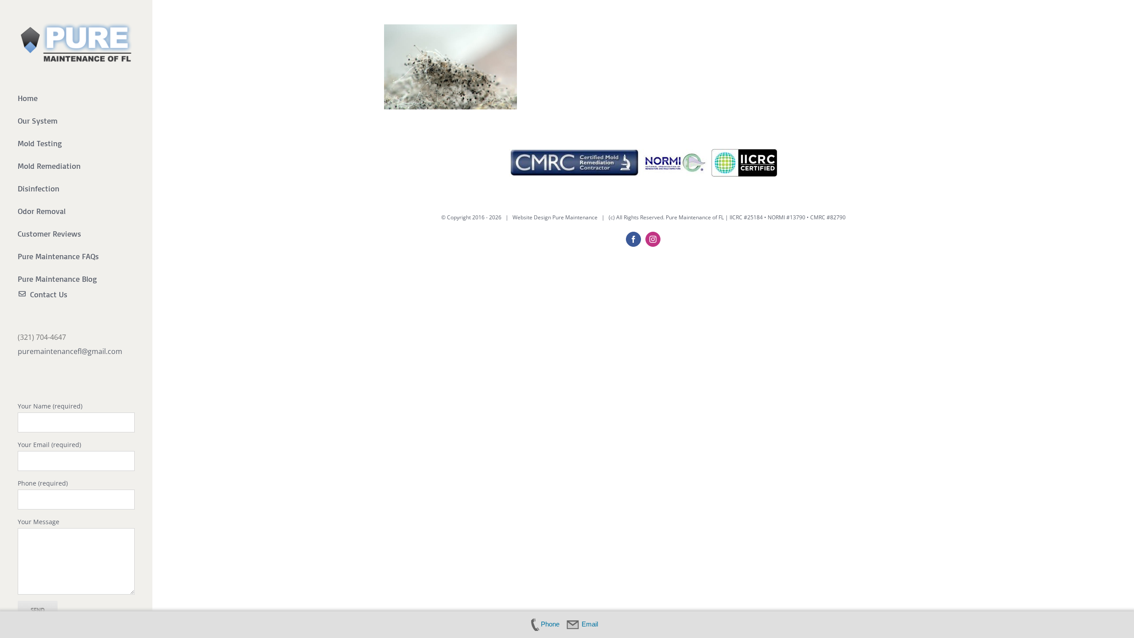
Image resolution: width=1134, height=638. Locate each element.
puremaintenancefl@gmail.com (70, 351)
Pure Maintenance (575, 217)
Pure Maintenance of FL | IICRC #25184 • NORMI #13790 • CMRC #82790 (756, 217)
